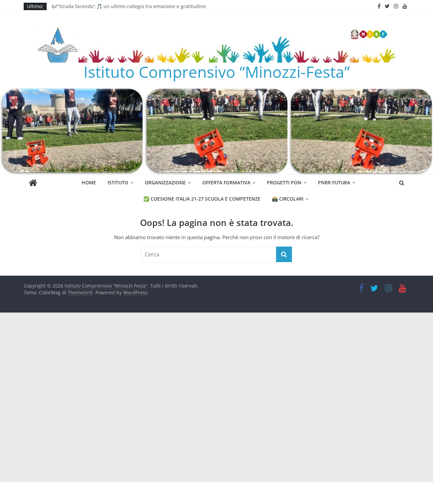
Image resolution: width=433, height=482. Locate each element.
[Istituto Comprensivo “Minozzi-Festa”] (216, 92)
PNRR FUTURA (334, 182)
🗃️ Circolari (287, 199)
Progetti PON (284, 182)
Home (89, 182)
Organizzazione (165, 182)
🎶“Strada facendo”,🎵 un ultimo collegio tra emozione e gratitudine (128, 7)
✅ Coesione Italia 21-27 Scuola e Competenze (201, 199)
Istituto (118, 182)
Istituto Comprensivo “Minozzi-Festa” (217, 71)
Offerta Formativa (226, 182)
